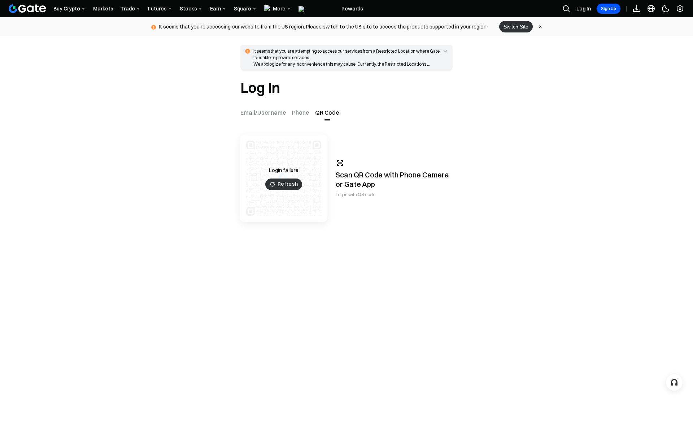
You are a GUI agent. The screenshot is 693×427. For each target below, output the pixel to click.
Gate (352, 184)
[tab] (264, 112)
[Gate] (27, 8)
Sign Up (608, 8)
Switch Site (516, 27)
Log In (583, 9)
